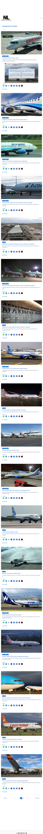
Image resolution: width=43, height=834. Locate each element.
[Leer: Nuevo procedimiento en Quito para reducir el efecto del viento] (21, 682)
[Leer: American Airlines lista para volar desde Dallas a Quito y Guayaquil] (21, 187)
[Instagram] (21, 833)
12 (23, 798)
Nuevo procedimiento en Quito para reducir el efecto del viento (16, 697)
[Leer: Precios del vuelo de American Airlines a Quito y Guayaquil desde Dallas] (21, 270)
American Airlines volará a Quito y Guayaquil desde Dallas (15, 656)
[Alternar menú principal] (41, 18)
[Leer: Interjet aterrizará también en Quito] (21, 516)
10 (19, 798)
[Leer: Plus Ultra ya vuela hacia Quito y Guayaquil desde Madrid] (21, 765)
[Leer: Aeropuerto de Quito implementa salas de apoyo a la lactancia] (21, 311)
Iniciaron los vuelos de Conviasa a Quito (11, 573)
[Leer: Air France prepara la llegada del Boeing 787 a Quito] (21, 394)
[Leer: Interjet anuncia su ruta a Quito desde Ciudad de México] (21, 353)
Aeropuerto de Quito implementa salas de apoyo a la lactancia (16, 327)
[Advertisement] (21, 7)
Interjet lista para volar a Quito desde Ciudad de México (14, 119)
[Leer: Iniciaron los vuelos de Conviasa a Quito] (21, 558)
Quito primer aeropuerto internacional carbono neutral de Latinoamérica (18, 244)
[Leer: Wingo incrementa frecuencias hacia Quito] (21, 599)
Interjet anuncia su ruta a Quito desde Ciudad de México (14, 368)
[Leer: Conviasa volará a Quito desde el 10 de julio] (21, 724)
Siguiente (38, 798)
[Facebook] (18, 833)
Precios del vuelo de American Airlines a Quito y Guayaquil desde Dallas (18, 285)
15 (27, 798)
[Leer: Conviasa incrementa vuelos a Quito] (21, 42)
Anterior (5, 798)
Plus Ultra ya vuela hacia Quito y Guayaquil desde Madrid (15, 780)
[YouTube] (19, 833)
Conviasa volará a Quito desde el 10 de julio (12, 739)
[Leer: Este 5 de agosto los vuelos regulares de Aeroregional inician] (21, 475)
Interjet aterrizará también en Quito (10, 531)
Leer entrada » (4, 89)
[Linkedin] (23, 833)
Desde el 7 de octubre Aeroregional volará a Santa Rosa (14, 161)
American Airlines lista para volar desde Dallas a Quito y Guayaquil (17, 202)
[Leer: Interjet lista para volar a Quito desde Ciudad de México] (21, 104)
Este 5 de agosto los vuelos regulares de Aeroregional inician (16, 490)
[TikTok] (24, 833)
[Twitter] (16, 833)
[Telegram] (26, 833)
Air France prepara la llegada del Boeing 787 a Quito (14, 410)
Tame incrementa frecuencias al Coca (10, 450)
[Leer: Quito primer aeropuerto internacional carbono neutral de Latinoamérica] (21, 228)
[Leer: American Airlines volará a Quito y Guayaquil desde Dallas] (21, 641)
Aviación (4, 56)
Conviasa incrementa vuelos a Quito (10, 58)
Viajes (7, 56)
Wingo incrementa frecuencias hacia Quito (11, 614)
